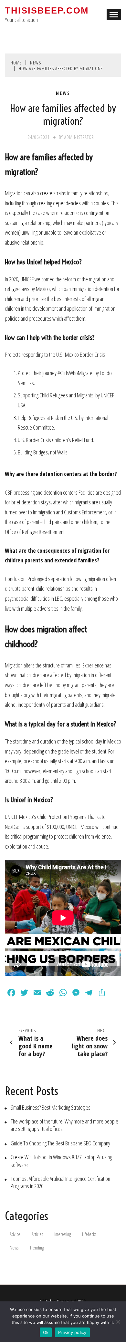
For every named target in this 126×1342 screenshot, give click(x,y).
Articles (37, 1234)
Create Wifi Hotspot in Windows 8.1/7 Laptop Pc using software (61, 1160)
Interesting (62, 1234)
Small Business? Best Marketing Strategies (50, 1107)
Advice (15, 1234)
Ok (46, 1332)
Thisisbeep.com (47, 10)
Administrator (79, 137)
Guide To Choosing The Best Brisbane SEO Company (60, 1143)
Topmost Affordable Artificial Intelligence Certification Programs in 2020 (60, 1182)
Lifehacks (89, 1234)
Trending (37, 1248)
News (63, 93)
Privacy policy (72, 1332)
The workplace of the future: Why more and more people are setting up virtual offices (64, 1125)
